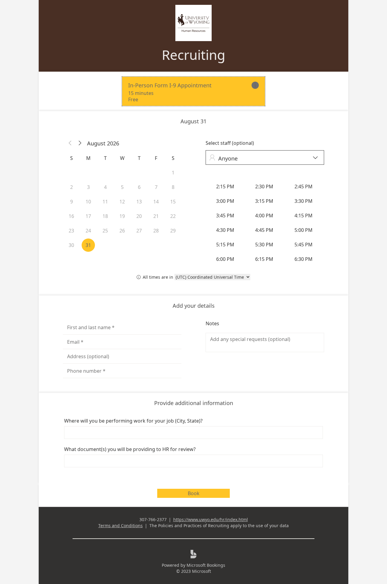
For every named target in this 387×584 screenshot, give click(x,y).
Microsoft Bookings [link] (206, 565)
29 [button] (173, 230)
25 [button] (105, 230)
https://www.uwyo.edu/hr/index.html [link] (210, 519)
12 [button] (122, 201)
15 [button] (173, 201)
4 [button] (105, 187)
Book (194, 493)
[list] (193, 91)
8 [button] (173, 187)
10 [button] (88, 201)
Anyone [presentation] (263, 158)
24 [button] (88, 230)
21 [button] (156, 216)
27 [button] (139, 230)
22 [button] (173, 216)
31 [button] (88, 245)
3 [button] (88, 187)
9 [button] (71, 201)
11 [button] (105, 201)
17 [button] (88, 216)
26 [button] (122, 230)
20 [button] (139, 216)
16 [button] (71, 216)
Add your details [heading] (194, 305)
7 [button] (156, 187)
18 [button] (105, 216)
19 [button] (122, 216)
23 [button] (71, 230)
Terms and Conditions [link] (120, 525)
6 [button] (139, 187)
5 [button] (122, 187)
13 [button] (139, 201)
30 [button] (71, 245)
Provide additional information (193, 403)
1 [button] (173, 172)
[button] (70, 143)
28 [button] (156, 230)
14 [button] (156, 201)
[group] (265, 222)
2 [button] (71, 187)
